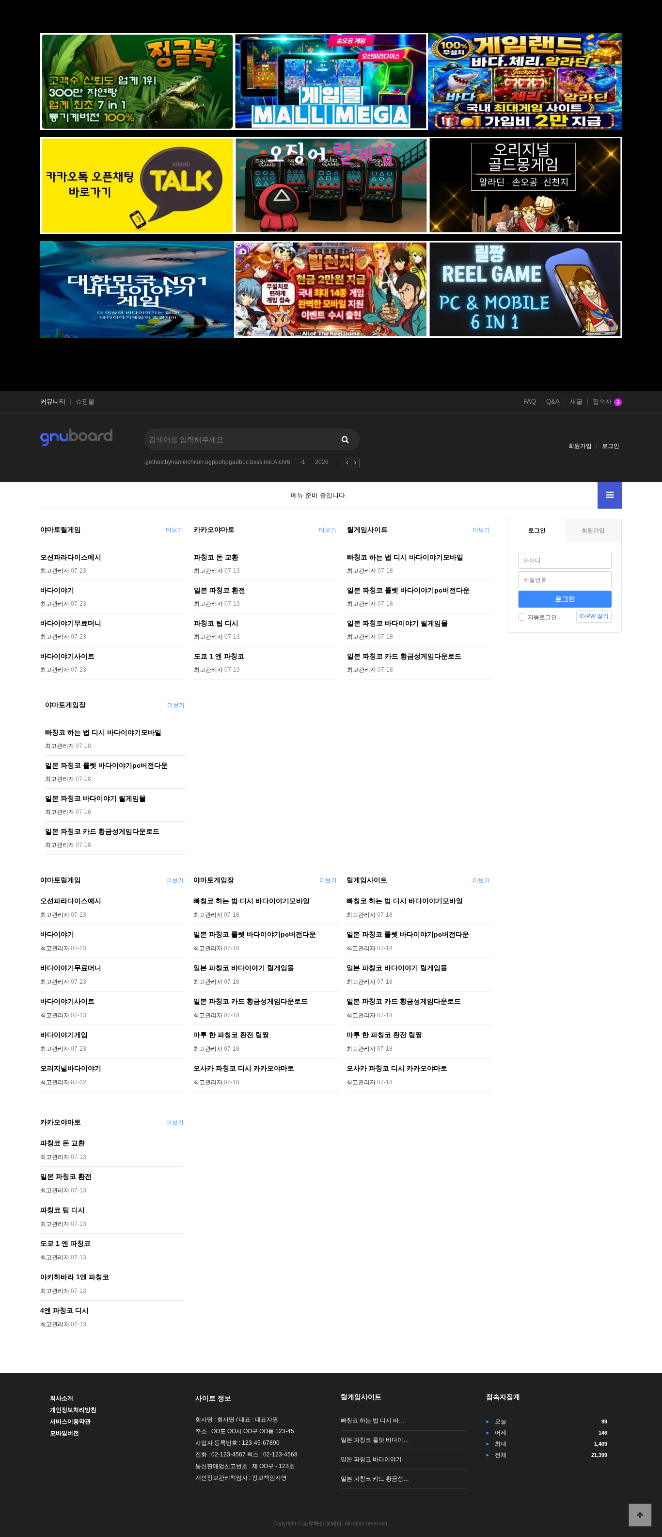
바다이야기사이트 (67, 656)
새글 (576, 401)
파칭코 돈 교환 (216, 557)
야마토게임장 (65, 705)
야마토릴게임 (60, 529)
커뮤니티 (52, 401)
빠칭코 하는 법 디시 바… (373, 1420)
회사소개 (61, 1398)
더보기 (174, 530)
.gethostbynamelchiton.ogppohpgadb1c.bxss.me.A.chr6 (217, 462)
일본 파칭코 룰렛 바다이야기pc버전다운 (408, 590)
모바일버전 (64, 1433)
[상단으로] (640, 1515)
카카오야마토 (214, 529)
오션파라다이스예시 (70, 557)
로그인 (610, 446)
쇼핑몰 (85, 401)
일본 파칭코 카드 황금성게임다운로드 (404, 656)
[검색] (345, 439)
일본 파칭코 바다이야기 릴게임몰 (397, 623)
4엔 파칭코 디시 (64, 1310)
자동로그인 (542, 617)
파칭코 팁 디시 (216, 623)
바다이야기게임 (64, 1035)
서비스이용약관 (70, 1421)
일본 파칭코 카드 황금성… (375, 1478)
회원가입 (580, 446)
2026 (322, 462)
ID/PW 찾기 (594, 616)
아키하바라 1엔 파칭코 (74, 1277)
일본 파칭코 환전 (219, 590)
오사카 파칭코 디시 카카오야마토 (243, 1068)
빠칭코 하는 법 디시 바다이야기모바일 (405, 557)
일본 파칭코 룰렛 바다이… (375, 1440)
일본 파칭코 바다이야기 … (375, 1459)
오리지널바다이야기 (70, 1068)
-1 (302, 462)
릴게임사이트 (367, 529)
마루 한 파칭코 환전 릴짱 (231, 1035)
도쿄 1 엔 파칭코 (219, 656)
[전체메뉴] (610, 495)
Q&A (553, 401)
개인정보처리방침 (73, 1409)
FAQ (529, 401)
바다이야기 (57, 590)
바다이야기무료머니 (70, 623)
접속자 (606, 401)
